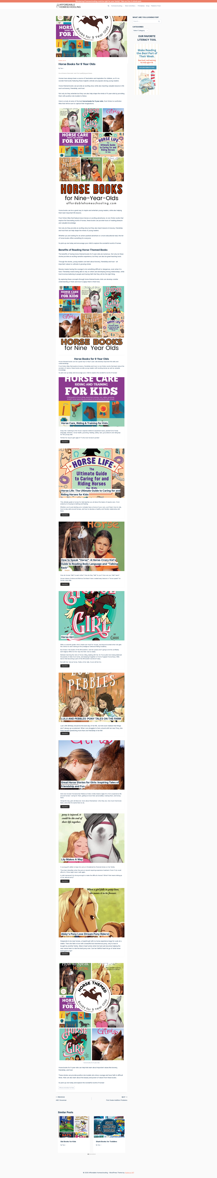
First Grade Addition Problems (116, 1098)
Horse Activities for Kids (66, 1087)
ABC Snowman (61, 1098)
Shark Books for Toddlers (106, 1142)
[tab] (88, 1154)
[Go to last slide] (60, 1134)
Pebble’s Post (156, 6)
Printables (141, 6)
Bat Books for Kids (68, 1142)
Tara (61, 68)
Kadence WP (129, 1173)
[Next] (122, 1134)
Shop (148, 6)
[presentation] (74, 1126)
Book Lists (62, 60)
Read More (65, 441)
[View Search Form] (108, 5)
